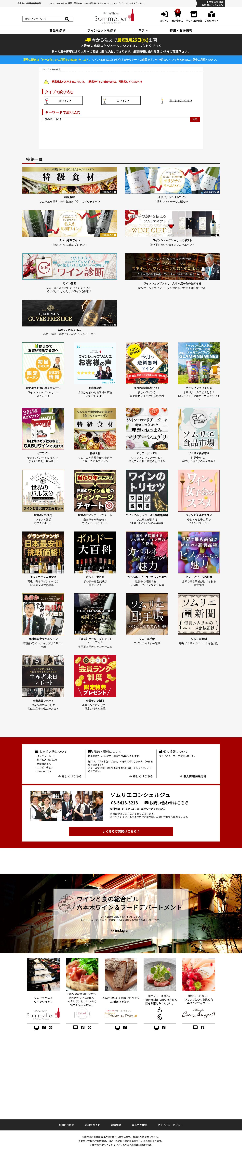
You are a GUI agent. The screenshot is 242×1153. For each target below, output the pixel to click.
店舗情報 (116, 1125)
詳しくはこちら (71, 776)
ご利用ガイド (92, 1125)
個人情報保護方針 (195, 776)
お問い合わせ (66, 1125)
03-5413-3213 (124, 802)
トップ (45, 69)
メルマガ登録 (139, 1125)
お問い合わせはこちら (168, 802)
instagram (122, 930)
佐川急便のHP (157, 51)
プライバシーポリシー (170, 1125)
